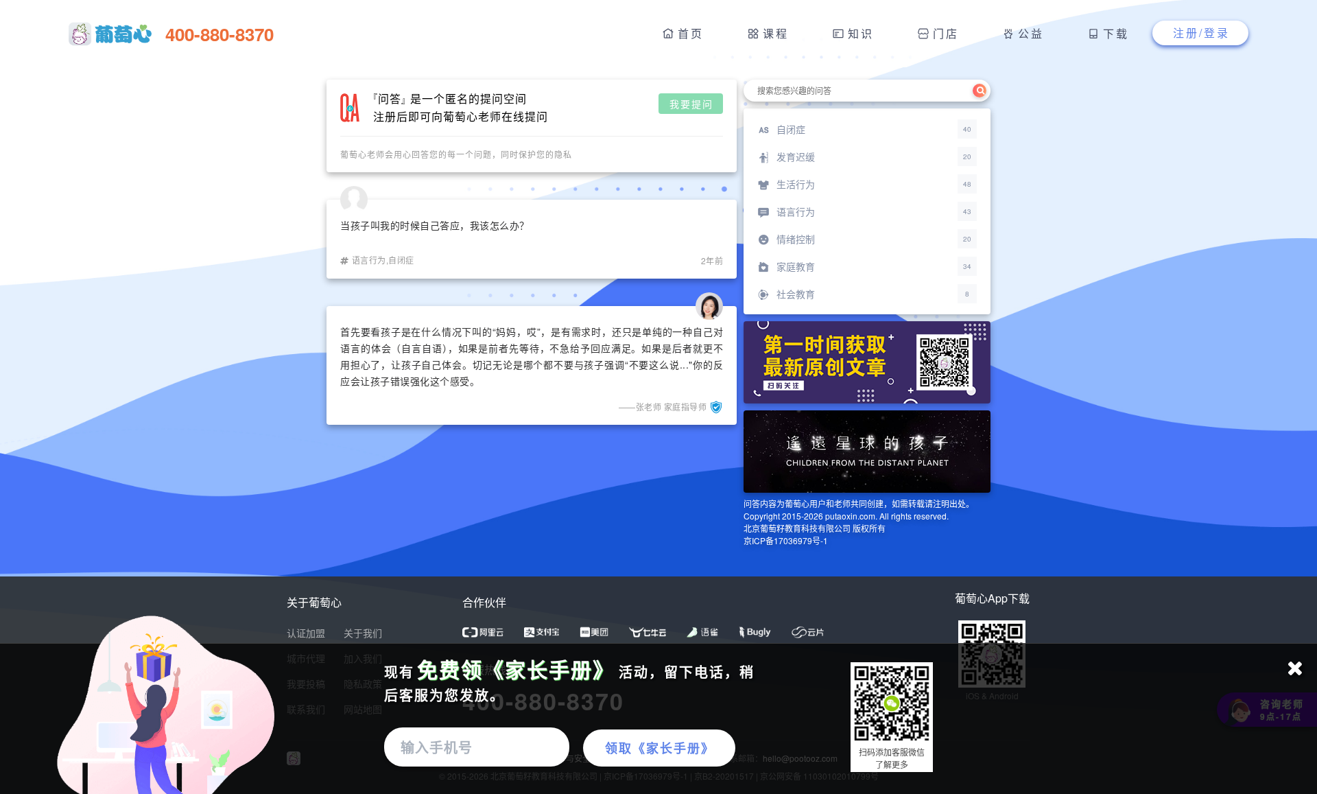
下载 (1116, 33)
